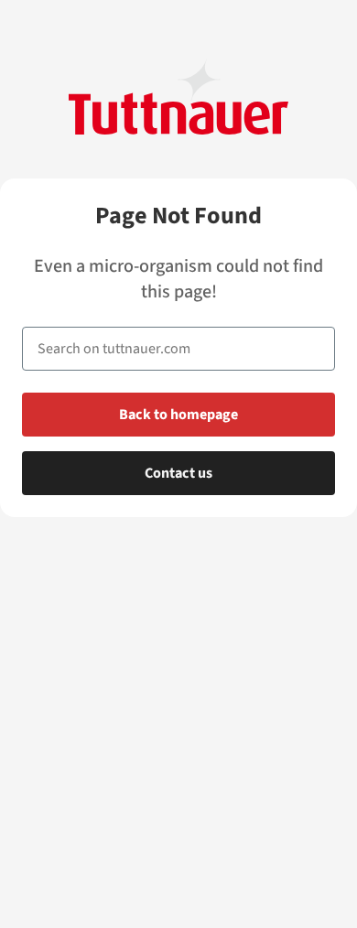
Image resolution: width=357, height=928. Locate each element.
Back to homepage (178, 415)
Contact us (178, 473)
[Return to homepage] (178, 97)
